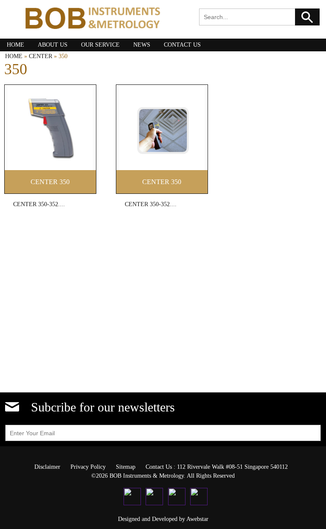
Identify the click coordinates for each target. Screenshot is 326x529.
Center (40, 56)
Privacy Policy (88, 467)
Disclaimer (47, 467)
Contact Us (182, 45)
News (141, 45)
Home (15, 45)
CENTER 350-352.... (39, 204)
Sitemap (125, 467)
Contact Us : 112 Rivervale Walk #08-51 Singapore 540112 (217, 467)
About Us (52, 45)
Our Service (100, 45)
